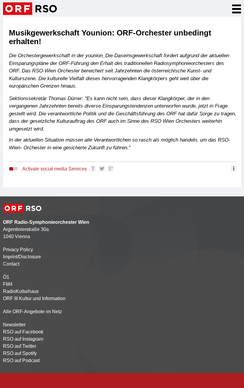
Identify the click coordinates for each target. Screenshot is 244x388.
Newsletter (14, 324)
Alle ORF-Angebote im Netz (32, 311)
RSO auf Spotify (20, 353)
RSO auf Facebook (23, 331)
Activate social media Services (54, 168)
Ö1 (6, 277)
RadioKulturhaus (21, 291)
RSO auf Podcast (21, 360)
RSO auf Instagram (23, 339)
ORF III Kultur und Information (34, 298)
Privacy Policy (18, 249)
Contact (11, 263)
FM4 (7, 284)
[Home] (30, 8)
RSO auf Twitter (19, 346)
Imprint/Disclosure (22, 256)
